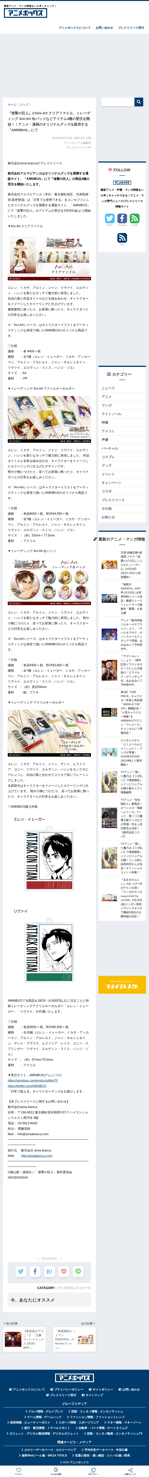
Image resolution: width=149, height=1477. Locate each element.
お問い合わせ (104, 27)
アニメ (107, 396)
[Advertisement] (74, 64)
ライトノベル (111, 414)
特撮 (105, 422)
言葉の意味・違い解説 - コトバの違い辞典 (102, 1455)
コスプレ (108, 457)
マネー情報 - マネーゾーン (124, 1422)
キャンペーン (111, 483)
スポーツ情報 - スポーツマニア (79, 1422)
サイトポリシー (103, 1389)
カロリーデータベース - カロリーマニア (50, 1449)
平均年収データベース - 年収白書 (106, 1449)
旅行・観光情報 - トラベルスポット (47, 1427)
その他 (107, 508)
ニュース (108, 388)
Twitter (110, 225)
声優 (105, 440)
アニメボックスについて (75, 27)
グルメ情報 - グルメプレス (46, 1411)
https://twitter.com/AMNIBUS (27, 1086)
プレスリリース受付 (131, 27)
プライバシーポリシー (68, 1389)
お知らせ (108, 517)
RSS (122, 244)
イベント (108, 474)
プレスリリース (80, 1288)
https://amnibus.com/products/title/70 (33, 1080)
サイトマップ (94, 1395)
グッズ (62, 1288)
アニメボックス (79, 1462)
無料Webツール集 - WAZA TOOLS (44, 1455)
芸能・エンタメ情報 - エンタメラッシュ (97, 1411)
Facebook (122, 225)
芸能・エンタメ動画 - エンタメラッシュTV (115, 1433)
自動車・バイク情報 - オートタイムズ (103, 1427)
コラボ (107, 491)
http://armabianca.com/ (36, 1155)
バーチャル (110, 448)
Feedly (134, 225)
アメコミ (108, 431)
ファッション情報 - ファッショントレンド (97, 1417)
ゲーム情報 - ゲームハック (44, 1417)
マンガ (107, 405)
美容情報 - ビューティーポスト (30, 1422)
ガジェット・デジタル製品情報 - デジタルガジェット (44, 1433)
